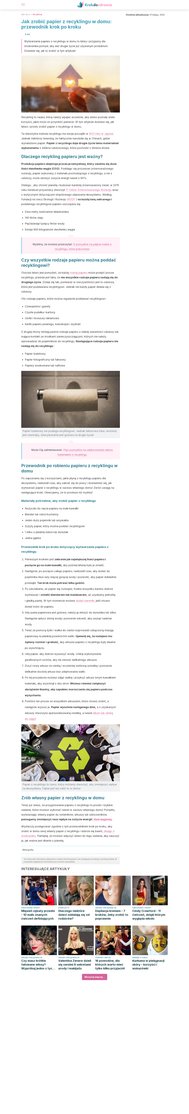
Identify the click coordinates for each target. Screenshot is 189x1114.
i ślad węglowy (102, 819)
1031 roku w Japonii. (101, 133)
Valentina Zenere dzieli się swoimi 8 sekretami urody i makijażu (74, 964)
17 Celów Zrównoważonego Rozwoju (88, 189)
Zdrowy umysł (103, 957)
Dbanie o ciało (140, 957)
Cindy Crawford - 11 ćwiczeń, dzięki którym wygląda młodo (148, 914)
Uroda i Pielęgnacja (105, 908)
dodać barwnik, (85, 600)
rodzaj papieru (78, 272)
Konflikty (63, 908)
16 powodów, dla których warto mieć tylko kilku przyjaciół (110, 964)
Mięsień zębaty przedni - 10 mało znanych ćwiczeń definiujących (38, 914)
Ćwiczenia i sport (30, 908)
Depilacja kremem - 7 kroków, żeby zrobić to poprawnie (111, 914)
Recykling (37, 14)
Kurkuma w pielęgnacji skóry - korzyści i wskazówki (148, 964)
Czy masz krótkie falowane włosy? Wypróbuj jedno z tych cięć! (37, 964)
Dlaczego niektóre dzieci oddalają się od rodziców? (74, 914)
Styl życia (25, 14)
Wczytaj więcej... (94, 976)
